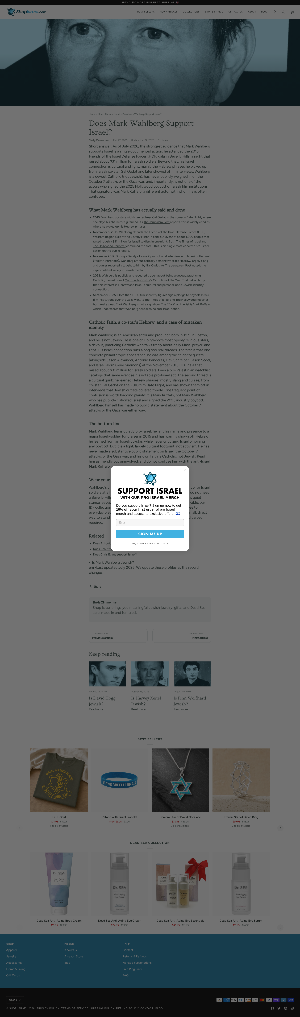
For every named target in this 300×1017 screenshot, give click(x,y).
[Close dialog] (185, 470)
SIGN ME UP (150, 534)
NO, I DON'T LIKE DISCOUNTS (150, 543)
